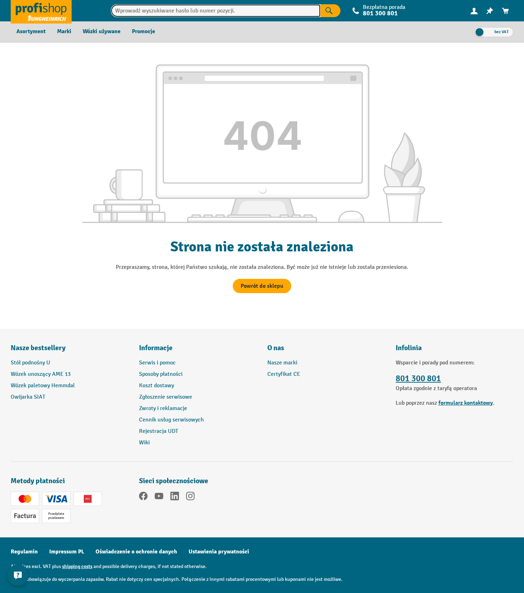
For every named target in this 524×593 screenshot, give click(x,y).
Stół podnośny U (30, 362)
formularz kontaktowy (465, 403)
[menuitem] (474, 11)
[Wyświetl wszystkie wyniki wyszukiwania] (41, 10)
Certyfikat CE (283, 374)
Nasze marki (282, 362)
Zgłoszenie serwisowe (165, 397)
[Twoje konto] (474, 10)
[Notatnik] (490, 11)
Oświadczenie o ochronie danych (136, 551)
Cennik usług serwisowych (171, 419)
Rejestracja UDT (158, 431)
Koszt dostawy (156, 385)
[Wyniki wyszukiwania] (330, 10)
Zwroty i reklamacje (163, 408)
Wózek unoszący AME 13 (41, 374)
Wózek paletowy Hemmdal (43, 385)
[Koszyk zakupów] (505, 11)
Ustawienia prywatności (219, 551)
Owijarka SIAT (28, 397)
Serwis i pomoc (157, 362)
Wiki (144, 442)
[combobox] (216, 10)
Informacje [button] (156, 347)
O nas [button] (275, 347)
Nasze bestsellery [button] (38, 347)
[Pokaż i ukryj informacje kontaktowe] (18, 575)
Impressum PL (66, 551)
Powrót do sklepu (262, 286)
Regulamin (24, 551)
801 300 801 (418, 378)
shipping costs (77, 566)
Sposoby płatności (161, 374)
